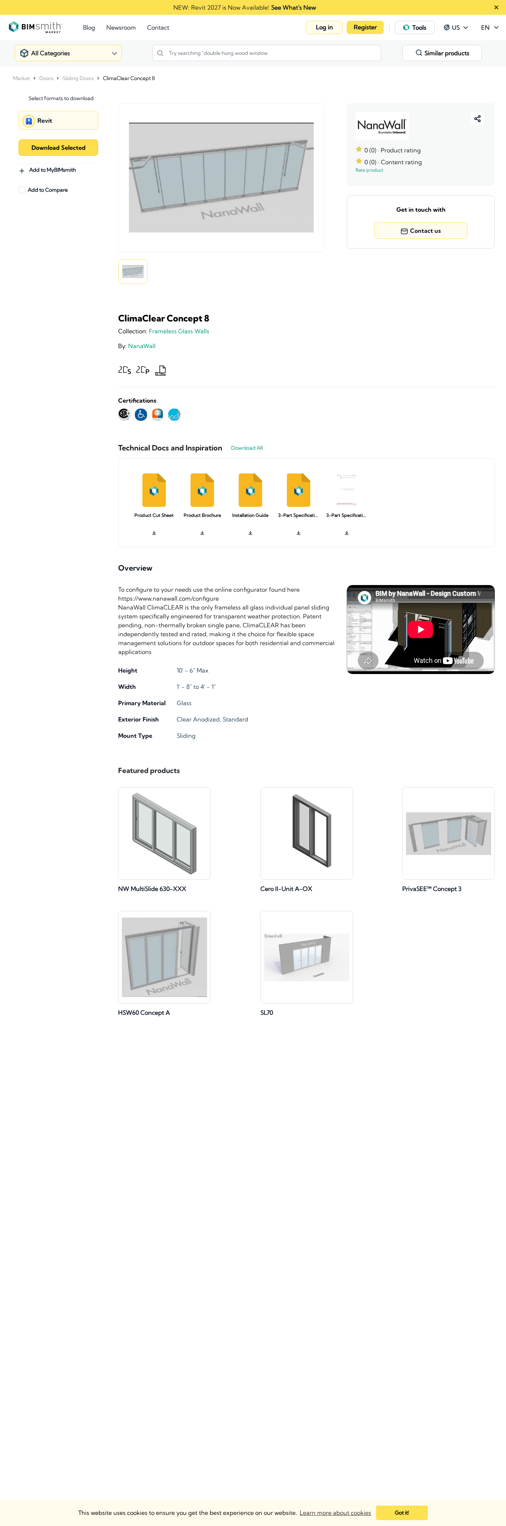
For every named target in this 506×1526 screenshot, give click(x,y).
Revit (44, 120)
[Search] (160, 53)
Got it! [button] (402, 1512)
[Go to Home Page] (46, 27)
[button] (324, 27)
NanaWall (142, 346)
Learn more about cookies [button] (335, 1512)
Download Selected (58, 147)
